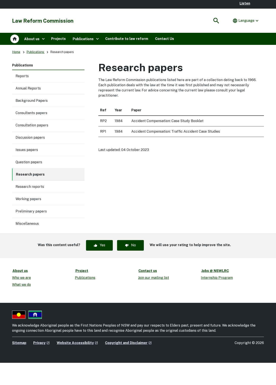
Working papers (28, 199)
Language (246, 20)
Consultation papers (32, 125)
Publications (36, 52)
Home (16, 52)
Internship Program (217, 278)
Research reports (30, 187)
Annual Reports (28, 88)
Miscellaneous (27, 224)
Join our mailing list (153, 278)
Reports (22, 76)
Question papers (29, 162)
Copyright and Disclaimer (128, 343)
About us (20, 271)
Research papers (30, 174)
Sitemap (19, 343)
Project (81, 271)
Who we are (21, 278)
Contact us (147, 271)
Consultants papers (31, 113)
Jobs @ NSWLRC (215, 271)
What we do (21, 285)
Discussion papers (30, 137)
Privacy (41, 343)
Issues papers (27, 150)
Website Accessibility (77, 343)
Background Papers (32, 101)
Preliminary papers (31, 211)
